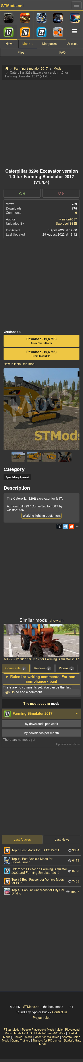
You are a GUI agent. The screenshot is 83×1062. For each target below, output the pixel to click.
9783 (45, 870)
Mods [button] (26, 43)
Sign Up (9, 692)
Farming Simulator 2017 (31, 68)
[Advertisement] (41, 123)
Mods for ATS (23, 1033)
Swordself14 (64, 223)
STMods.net (31, 1006)
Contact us (59, 1012)
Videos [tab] (65, 668)
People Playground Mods (38, 1029)
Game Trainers (21, 1040)
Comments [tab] (15, 668)
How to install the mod (19, 363)
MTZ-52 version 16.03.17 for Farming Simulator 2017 (41, 659)
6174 (45, 860)
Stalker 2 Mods (22, 1037)
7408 (45, 881)
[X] (59, 526)
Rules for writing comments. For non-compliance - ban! (43, 679)
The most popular (36, 703)
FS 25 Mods (11, 1029)
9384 (45, 850)
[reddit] (71, 526)
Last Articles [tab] (22, 839)
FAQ (62, 52)
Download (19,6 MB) (41, 341)
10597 (45, 891)
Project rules (41, 1017)
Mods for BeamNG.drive (49, 1033)
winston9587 (68, 219)
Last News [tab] (62, 839)
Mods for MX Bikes (47, 1037)
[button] (41, 714)
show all (56, 620)
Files (21, 52)
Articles (72, 43)
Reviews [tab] (42, 668)
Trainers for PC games (47, 1040)
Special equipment (17, 477)
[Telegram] (65, 526)
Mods (57, 68)
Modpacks (49, 43)
